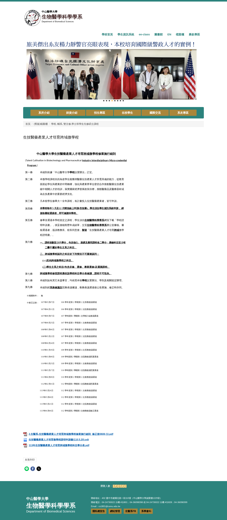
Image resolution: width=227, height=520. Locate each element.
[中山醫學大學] (32, 18)
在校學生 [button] (127, 112)
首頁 (27, 124)
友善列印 (30, 459)
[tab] (103, 100)
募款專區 (194, 34)
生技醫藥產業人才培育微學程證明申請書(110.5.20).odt (59, 439)
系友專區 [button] (183, 112)
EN (169, 34)
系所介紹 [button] (44, 112)
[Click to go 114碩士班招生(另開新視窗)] (113, 69)
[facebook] (33, 469)
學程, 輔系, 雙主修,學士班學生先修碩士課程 (75, 124)
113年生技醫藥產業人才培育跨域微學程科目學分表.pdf (59, 445)
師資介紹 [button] (71, 112)
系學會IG (146, 511)
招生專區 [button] (99, 112)
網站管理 (115, 511)
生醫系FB (130, 511)
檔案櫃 (180, 34)
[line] (27, 469)
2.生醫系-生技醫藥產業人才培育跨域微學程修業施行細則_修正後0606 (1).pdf (71, 434)
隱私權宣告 (98, 511)
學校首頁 (107, 34)
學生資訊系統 (126, 34)
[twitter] (39, 469)
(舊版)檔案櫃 (41, 124)
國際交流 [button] (155, 112)
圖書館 (158, 34)
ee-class (144, 34)
